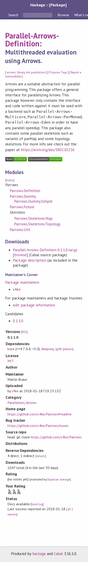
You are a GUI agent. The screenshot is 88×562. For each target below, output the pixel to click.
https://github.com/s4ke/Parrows (56, 437)
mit (28, 72)
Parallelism (16, 402)
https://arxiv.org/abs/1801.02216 (48, 149)
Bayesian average (58, 479)
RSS (24, 332)
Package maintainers (22, 282)
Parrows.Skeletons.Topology (37, 224)
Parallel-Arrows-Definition (32, 40)
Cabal (58, 553)
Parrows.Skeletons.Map (33, 218)
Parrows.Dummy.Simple (33, 201)
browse (20, 254)
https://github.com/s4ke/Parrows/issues (38, 425)
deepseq (47, 349)
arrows (11, 72)
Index (9, 180)
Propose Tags (58, 72)
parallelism (38, 72)
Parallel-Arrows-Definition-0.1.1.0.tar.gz (45, 249)
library (21, 72)
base (10, 349)
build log (37, 504)
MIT (10, 361)
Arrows (31, 402)
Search (13, 15)
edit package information (34, 305)
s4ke (17, 289)
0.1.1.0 (18, 320)
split (58, 349)
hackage (39, 553)
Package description (29, 260)
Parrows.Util (20, 229)
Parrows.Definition (25, 190)
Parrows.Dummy (23, 196)
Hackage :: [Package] (48, 4)
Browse (63, 15)
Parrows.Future (22, 206)
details (68, 349)
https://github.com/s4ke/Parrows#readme (39, 414)
